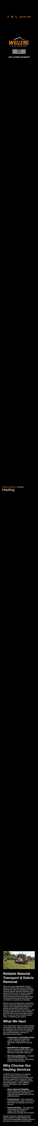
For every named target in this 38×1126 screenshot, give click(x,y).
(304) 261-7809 (25, 17)
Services (12, 487)
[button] (19, 51)
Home (4, 487)
